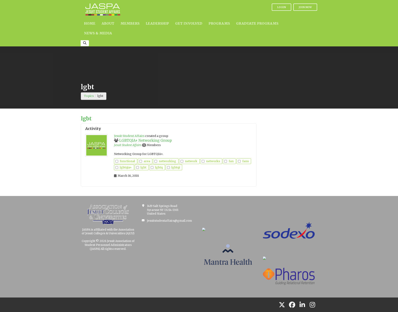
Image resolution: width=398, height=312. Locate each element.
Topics (89, 96)
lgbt (143, 167)
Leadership (157, 23)
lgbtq (159, 167)
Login (281, 7)
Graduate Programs (257, 23)
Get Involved (188, 23)
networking (167, 161)
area (147, 161)
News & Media (98, 33)
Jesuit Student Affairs (127, 145)
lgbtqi (175, 167)
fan (231, 161)
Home (89, 23)
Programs (219, 23)
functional (127, 161)
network (191, 161)
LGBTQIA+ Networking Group (145, 140)
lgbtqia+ (126, 167)
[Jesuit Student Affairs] (96, 145)
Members (130, 23)
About (108, 23)
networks (213, 161)
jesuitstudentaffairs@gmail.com (169, 221)
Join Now (305, 7)
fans (245, 161)
